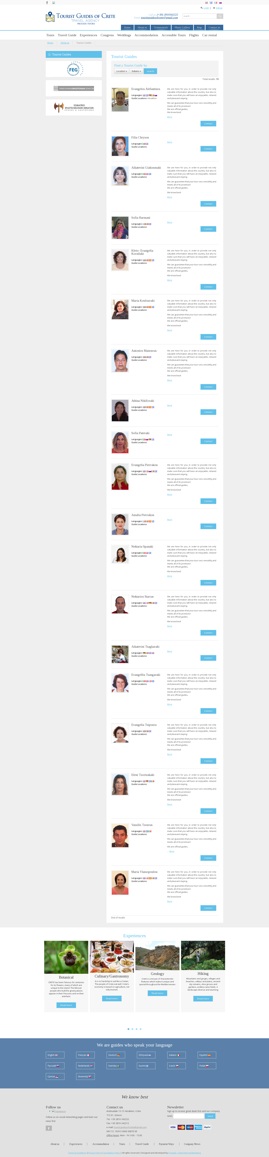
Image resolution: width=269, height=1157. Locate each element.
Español (203, 1050)
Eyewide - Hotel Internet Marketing (184, 1148)
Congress (107, 35)
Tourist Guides (61, 54)
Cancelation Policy (111, 1148)
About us (142, 27)
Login (206, 7)
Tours (50, 35)
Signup (219, 7)
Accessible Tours (174, 35)
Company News (192, 1140)
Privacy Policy (94, 1148)
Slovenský (83, 1072)
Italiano (136, 71)
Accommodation (146, 35)
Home (127, 27)
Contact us (214, 27)
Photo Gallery (182, 27)
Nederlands (84, 1061)
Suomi (142, 1061)
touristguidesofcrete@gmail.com (159, 17)
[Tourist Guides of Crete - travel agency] (80, 18)
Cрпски (52, 1072)
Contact (208, 123)
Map (199, 27)
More (169, 116)
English (51, 1050)
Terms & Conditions (77, 1148)
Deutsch (112, 1050)
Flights (194, 35)
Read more (66, 1001)
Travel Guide (67, 35)
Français (82, 1050)
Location (121, 71)
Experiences (88, 35)
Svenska (112, 1061)
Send (210, 1111)
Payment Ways (166, 1140)
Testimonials (161, 27)
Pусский (52, 1061)
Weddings (124, 35)
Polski (202, 1061)
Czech (172, 1061)
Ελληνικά (144, 1050)
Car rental (209, 35)
